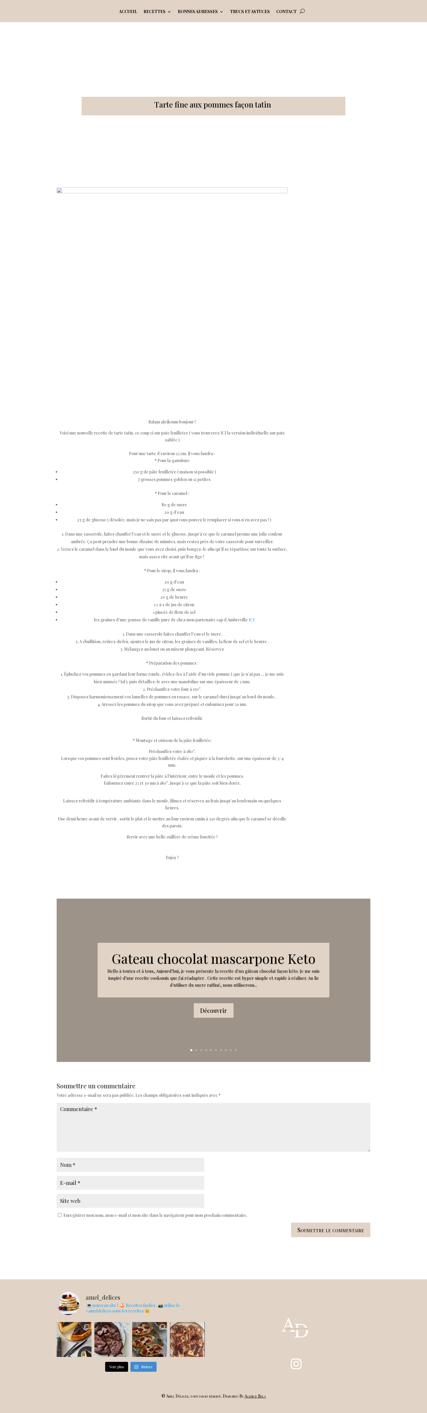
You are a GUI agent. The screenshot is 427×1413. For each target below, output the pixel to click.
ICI (251, 620)
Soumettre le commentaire (330, 1230)
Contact (286, 12)
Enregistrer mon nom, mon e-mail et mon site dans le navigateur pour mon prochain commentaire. (155, 1215)
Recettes (154, 12)
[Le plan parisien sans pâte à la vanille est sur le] (74, 1339)
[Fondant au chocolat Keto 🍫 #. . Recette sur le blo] (111, 1339)
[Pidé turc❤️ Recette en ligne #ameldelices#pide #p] (149, 1339)
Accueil (128, 12)
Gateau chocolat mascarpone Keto (213, 958)
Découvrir (213, 1010)
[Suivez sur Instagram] (296, 1364)
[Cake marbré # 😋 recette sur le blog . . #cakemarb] (187, 1339)
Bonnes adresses (198, 12)
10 (236, 1050)
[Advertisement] (337, 274)
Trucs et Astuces (250, 12)
